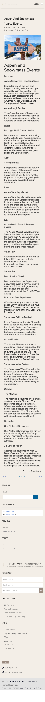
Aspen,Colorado (11, 609)
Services (8, 641)
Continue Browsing (31, 471)
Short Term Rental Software (31, 688)
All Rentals (9, 605)
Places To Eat (10, 511)
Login (36, 4)
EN (6, 662)
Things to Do (10, 515)
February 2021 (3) (9, 532)
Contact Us (9, 648)
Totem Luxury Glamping (15, 616)
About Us (8, 644)
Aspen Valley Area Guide (15, 633)
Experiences (9, 629)
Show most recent (9, 549)
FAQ (6, 637)
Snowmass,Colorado (13, 612)
